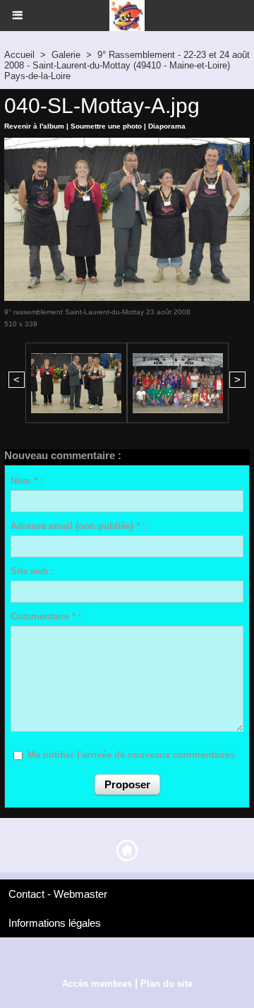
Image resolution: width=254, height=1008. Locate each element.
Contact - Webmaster (57, 894)
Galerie (66, 54)
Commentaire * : (46, 616)
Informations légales (54, 923)
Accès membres (97, 983)
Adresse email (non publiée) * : (78, 526)
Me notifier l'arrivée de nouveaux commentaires (131, 754)
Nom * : (27, 480)
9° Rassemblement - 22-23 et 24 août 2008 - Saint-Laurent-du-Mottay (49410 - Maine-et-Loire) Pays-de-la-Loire (127, 65)
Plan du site (166, 983)
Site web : (32, 571)
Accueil (19, 54)
